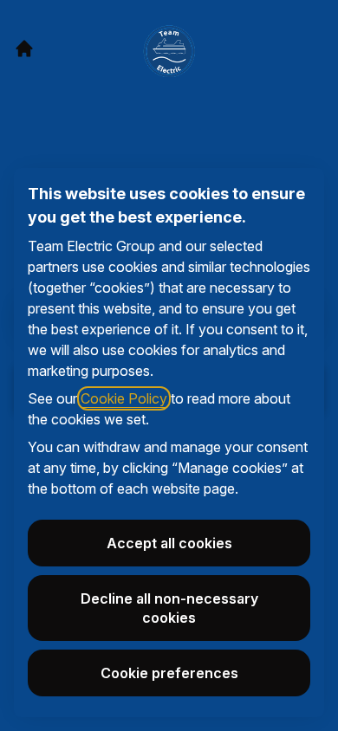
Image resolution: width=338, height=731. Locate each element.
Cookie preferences (169, 673)
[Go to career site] (24, 48)
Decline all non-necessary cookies (169, 608)
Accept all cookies (169, 543)
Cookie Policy (124, 398)
